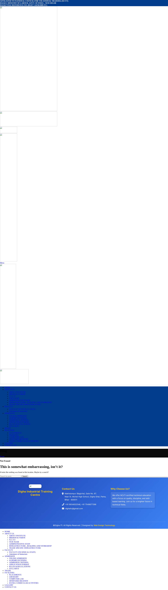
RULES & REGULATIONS (19, 424)
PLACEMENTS (15, 433)
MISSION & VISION (17, 394)
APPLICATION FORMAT (19, 422)
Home (2, 456)
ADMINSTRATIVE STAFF (19, 400)
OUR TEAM (14, 398)
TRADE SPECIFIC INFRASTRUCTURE (25, 404)
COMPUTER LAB (16, 437)
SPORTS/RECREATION (18, 439)
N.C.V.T (12, 396)
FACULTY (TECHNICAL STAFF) (22, 409)
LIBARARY (14, 435)
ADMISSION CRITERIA (18, 420)
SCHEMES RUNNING (18, 418)
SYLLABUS (14, 426)
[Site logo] (28, 110)
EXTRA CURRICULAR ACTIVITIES (23, 441)
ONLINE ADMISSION (18, 416)
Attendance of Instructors (18, 411)
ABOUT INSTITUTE (17, 392)
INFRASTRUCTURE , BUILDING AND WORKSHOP (30, 402)
